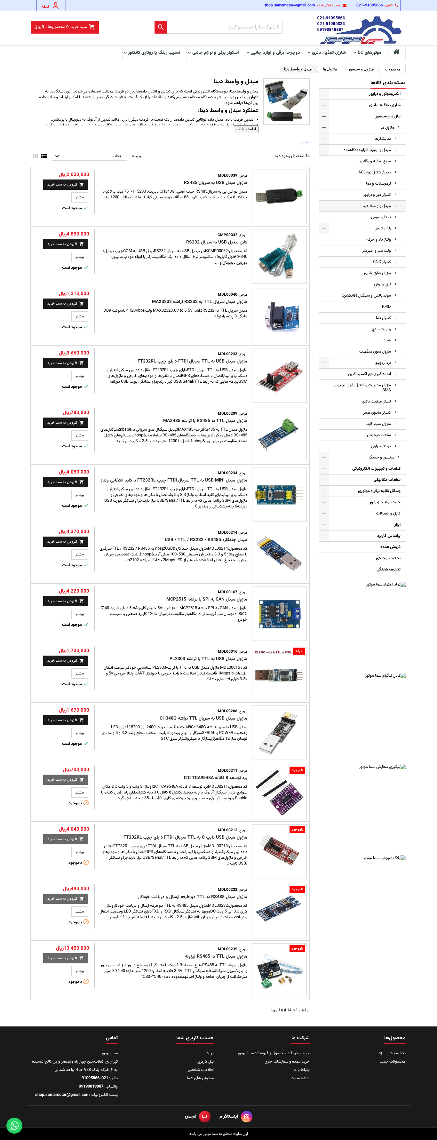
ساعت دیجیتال (379, 435)
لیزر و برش (382, 284)
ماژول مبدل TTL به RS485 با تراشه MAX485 (205, 421)
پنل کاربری (205, 1061)
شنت (387, 340)
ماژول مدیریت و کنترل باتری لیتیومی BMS (362, 388)
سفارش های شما (200, 1078)
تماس (112, 1038)
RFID (386, 307)
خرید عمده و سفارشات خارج (287, 1061)
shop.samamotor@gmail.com (289, 5)
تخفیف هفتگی (389, 569)
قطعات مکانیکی (387, 480)
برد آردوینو (383, 363)
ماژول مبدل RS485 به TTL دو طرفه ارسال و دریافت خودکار (192, 897)
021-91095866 (369, 5)
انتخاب (88, 156)
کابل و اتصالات (388, 513)
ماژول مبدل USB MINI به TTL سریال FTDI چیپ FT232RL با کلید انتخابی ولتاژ (174, 480)
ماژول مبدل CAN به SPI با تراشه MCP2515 (206, 599)
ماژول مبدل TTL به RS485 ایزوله (216, 956)
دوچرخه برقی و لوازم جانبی (275, 52)
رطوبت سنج (381, 329)
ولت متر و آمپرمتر (376, 251)
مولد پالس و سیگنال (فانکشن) (366, 295)
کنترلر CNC (382, 262)
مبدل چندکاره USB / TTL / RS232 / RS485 (206, 540)
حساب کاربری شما (195, 1038)
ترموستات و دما (378, 183)
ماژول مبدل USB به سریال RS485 (215, 183)
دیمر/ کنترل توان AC (374, 172)
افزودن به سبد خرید (65, 184)
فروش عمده (390, 547)
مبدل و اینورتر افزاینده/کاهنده (367, 150)
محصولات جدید (393, 1061)
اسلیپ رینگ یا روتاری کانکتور (154, 52)
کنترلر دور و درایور (377, 195)
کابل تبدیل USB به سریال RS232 (216, 242)
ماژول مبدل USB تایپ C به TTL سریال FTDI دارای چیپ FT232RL (185, 837)
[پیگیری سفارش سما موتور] (362, 807)
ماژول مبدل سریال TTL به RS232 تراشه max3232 (199, 302)
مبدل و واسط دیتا (376, 206)
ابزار (397, 525)
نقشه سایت (300, 1078)
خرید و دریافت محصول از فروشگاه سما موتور (274, 1053)
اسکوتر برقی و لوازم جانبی (215, 52)
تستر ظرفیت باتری (376, 401)
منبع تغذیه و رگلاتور (375, 161)
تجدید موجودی (388, 558)
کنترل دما (383, 318)
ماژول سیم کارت (378, 424)
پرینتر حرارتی (381, 446)
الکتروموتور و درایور (385, 94)
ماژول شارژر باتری (377, 273)
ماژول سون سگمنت (375, 351)
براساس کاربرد (389, 536)
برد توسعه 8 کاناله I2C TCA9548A (215, 778)
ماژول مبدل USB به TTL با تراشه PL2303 (208, 659)
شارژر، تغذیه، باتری (329, 52)
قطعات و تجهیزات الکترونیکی (376, 469)
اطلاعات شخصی (201, 1070)
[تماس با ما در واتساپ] (14, 1126)
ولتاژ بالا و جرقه (378, 239)
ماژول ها (387, 127)
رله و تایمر (383, 228)
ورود (210, 1053)
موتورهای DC (369, 52)
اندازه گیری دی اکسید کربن (369, 374)
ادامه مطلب (246, 129)
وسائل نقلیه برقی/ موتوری (379, 491)
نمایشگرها (382, 139)
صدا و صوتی (381, 217)
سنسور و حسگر (381, 457)
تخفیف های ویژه (392, 1053)
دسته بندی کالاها (388, 83)
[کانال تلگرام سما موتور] (362, 716)
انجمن (304, 142)
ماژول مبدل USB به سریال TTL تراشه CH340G (203, 718)
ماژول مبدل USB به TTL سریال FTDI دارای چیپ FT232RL (192, 361)
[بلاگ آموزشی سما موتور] (362, 898)
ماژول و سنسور (388, 116)
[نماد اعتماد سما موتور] (362, 625)
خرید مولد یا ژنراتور (385, 502)
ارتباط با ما (301, 1070)
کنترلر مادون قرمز (377, 413)
